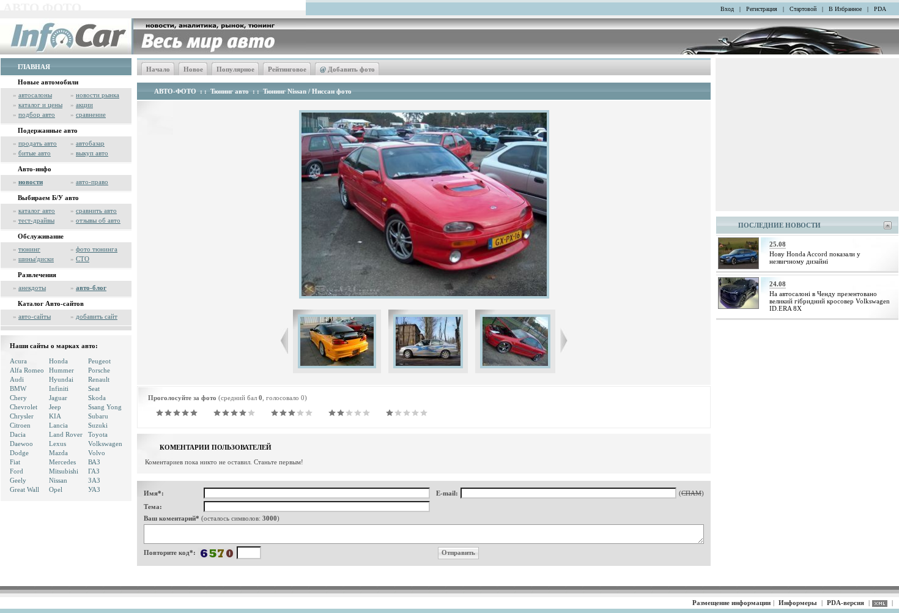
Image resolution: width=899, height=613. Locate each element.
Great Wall (24, 489)
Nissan (58, 480)
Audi (17, 379)
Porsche (99, 370)
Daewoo (21, 443)
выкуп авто (92, 153)
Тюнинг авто (229, 91)
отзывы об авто (98, 220)
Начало (158, 69)
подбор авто (36, 114)
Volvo (96, 452)
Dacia (18, 434)
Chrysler (22, 416)
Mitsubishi (63, 471)
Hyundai (61, 379)
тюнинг (29, 249)
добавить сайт (96, 316)
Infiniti (58, 388)
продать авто (37, 143)
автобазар (90, 143)
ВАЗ (94, 462)
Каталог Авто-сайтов (51, 303)
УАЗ (94, 489)
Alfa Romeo (27, 370)
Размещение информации (731, 602)
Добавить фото (347, 69)
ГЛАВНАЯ (34, 66)
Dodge (19, 452)
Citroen (20, 425)
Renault (98, 379)
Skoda (97, 397)
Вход (727, 9)
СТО (82, 258)
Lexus (57, 443)
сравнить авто (96, 210)
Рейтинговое (287, 69)
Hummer (61, 370)
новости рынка (97, 94)
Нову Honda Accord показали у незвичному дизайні (814, 257)
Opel (55, 489)
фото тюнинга (96, 249)
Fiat (15, 462)
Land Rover (66, 434)
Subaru (98, 416)
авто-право (92, 181)
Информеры (798, 602)
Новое (193, 69)
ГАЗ (94, 471)
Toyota (98, 434)
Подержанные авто (48, 130)
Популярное (235, 69)
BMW (18, 388)
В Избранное (845, 9)
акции (84, 104)
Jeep (55, 407)
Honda (58, 361)
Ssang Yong (105, 407)
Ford (16, 471)
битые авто (34, 153)
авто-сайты (34, 316)
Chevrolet (23, 407)
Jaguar (58, 397)
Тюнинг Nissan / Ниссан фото (307, 91)
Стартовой (803, 9)
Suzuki (98, 425)
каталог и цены (40, 104)
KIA (55, 416)
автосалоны (35, 94)
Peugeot (99, 361)
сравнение (91, 114)
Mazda (58, 452)
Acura (18, 361)
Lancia (58, 425)
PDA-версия (845, 602)
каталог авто (36, 210)
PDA (880, 9)
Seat (94, 388)
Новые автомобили (48, 82)
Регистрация (761, 9)
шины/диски (36, 258)
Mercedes (62, 462)
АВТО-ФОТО (175, 91)
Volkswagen (105, 443)
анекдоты (32, 287)
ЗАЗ (94, 480)
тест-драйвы (36, 220)
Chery (18, 397)
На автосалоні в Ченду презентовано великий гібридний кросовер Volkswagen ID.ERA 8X (829, 301)
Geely (18, 480)
